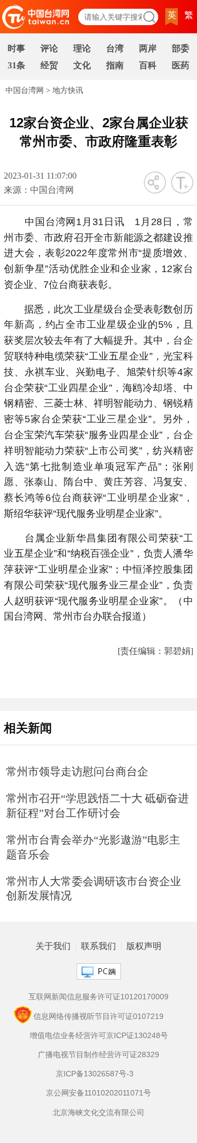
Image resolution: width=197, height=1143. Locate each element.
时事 (16, 48)
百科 (148, 65)
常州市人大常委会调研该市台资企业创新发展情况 (93, 888)
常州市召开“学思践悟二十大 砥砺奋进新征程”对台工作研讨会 (97, 805)
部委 (180, 48)
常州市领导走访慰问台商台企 (77, 771)
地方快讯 (68, 90)
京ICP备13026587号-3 (95, 1073)
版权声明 (143, 946)
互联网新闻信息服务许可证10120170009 (98, 996)
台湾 (115, 48)
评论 (49, 48)
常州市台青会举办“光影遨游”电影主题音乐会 (93, 847)
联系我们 (98, 946)
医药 (180, 65)
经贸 (49, 65)
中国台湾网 (24, 90)
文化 (82, 65)
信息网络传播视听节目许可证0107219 (98, 1016)
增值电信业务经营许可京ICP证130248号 (99, 1035)
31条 (16, 65)
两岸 (148, 48)
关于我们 (53, 946)
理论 (82, 48)
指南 (115, 65)
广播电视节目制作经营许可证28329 (98, 1054)
